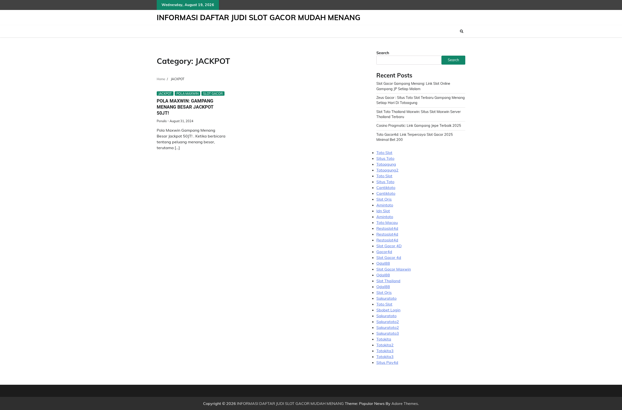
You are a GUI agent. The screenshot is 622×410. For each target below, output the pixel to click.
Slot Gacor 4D (389, 245)
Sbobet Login (388, 310)
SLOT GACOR (213, 93)
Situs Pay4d (387, 362)
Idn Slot (383, 210)
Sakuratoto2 (387, 321)
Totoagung (386, 164)
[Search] (461, 31)
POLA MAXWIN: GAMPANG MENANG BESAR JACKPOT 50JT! (185, 107)
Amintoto (384, 205)
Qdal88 (383, 263)
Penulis (162, 121)
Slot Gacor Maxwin (393, 269)
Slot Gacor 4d (388, 257)
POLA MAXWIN (187, 93)
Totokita (383, 339)
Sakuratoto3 (387, 333)
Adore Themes (404, 403)
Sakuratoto (386, 298)
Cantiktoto (385, 187)
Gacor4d (384, 251)
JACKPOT (165, 93)
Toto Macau (387, 222)
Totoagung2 (387, 170)
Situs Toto (385, 158)
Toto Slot (384, 152)
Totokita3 (385, 350)
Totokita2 (385, 344)
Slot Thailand (388, 280)
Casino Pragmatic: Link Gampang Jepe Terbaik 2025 (418, 125)
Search (382, 52)
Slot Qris (384, 199)
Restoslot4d (387, 228)
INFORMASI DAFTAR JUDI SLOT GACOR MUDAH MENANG (258, 17)
